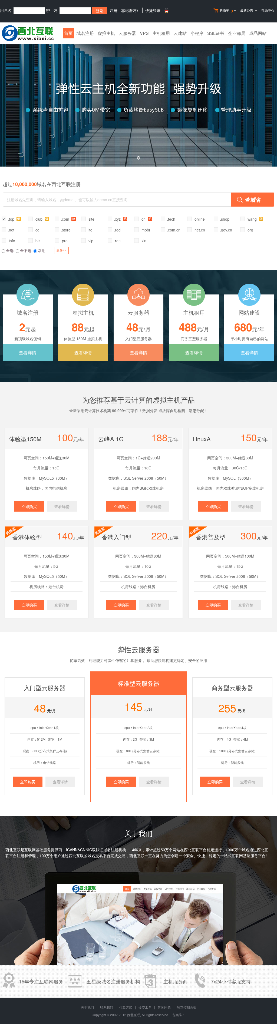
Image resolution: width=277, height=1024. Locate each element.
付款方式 (125, 1007)
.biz (37, 240)
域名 (245, 849)
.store (66, 230)
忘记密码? (129, 10)
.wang (252, 219)
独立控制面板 (186, 1007)
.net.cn (199, 230)
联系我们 (106, 1007)
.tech (171, 219)
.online (199, 219)
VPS (144, 33)
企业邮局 (236, 33)
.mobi (145, 230)
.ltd (90, 230)
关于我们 (87, 1007)
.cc (36, 230)
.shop (224, 219)
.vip (90, 240)
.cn (143, 219)
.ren (117, 240)
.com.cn (173, 230)
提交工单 (144, 1007)
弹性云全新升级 (138, 101)
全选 (10, 250)
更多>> (61, 250)
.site (90, 219)
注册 (113, 10)
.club (39, 219)
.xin (143, 240)
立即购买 (29, 506)
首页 (68, 33)
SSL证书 (215, 33)
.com (65, 219)
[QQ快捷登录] (166, 10)
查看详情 (27, 352)
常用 (41, 250)
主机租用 (161, 33)
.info (11, 240)
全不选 (25, 250)
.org (249, 230)
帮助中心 (267, 10)
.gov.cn (226, 230)
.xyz (118, 219)
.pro (64, 240)
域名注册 (85, 33)
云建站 (180, 33)
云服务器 (127, 33)
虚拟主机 (106, 33)
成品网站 (257, 33)
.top (11, 219)
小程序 (196, 33)
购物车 (226, 11)
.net (11, 230)
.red (117, 230)
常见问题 (164, 1007)
